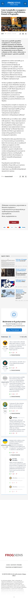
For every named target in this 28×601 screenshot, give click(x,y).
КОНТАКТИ (13, 565)
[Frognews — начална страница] (14, 555)
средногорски (5, 382)
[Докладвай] (16, 352)
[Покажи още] (14, 597)
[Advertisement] (14, 190)
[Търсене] (2, 3)
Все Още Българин (14, 459)
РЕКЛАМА (19, 565)
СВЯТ (2, 33)
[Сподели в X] (26, 34)
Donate (14, 222)
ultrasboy (14, 478)
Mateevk (5, 367)
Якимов (5, 408)
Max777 (5, 347)
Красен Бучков (9, 176)
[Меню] (25, 3)
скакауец (14, 417)
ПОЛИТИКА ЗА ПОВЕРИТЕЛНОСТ (14, 567)
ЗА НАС (8, 565)
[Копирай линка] (20, 34)
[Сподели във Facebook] (23, 34)
